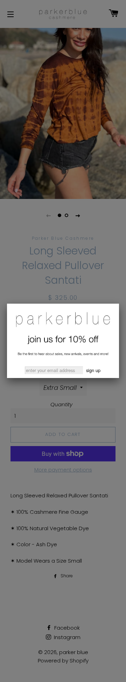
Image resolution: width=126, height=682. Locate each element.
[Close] (119, 303)
